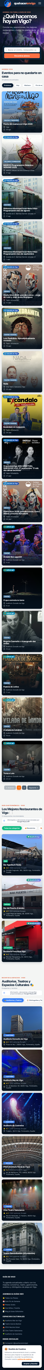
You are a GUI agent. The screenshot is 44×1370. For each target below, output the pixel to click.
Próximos (7, 85)
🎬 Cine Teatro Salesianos (12, 1331)
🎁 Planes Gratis (9, 1305)
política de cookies (24, 1359)
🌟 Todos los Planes (10, 1298)
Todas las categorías (12, 828)
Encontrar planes (22, 56)
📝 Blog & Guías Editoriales (13, 1311)
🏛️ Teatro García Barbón (12, 1324)
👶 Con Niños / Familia (11, 1308)
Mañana (27, 85)
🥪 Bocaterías (30, 828)
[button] (22, 112)
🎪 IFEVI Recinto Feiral (11, 1327)
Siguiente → (33, 788)
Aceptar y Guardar (31, 1364)
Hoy (17, 85)
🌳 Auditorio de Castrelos (12, 1334)
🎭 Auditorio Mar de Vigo (12, 1320)
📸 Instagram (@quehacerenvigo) (15, 1343)
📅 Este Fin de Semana (11, 1301)
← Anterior (10, 788)
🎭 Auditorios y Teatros (13, 1000)
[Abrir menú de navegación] (40, 3)
